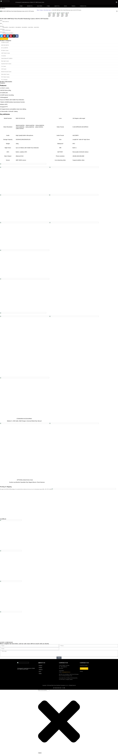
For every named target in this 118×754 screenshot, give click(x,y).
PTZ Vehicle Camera (5, 76)
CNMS (48, 6)
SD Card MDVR (4, 47)
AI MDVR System (5, 42)
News (65, 6)
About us (56, 6)
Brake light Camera (5, 61)
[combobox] (43, 690)
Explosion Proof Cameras (6, 63)
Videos (73, 6)
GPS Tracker (3, 69)
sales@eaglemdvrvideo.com (66, 672)
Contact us (83, 6)
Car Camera (3, 66)
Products (29, 6)
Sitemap (81, 671)
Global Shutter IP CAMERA (6, 58)
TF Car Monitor (4, 79)
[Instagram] (13, 36)
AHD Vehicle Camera (5, 53)
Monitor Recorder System (6, 71)
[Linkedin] (7, 36)
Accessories (3, 55)
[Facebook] (16, 36)
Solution (39, 6)
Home (21, 6)
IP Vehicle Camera (4, 50)
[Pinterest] (10, 36)
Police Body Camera (47, 10)
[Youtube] (4, 36)
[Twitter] (1, 36)
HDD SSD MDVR (5, 45)
